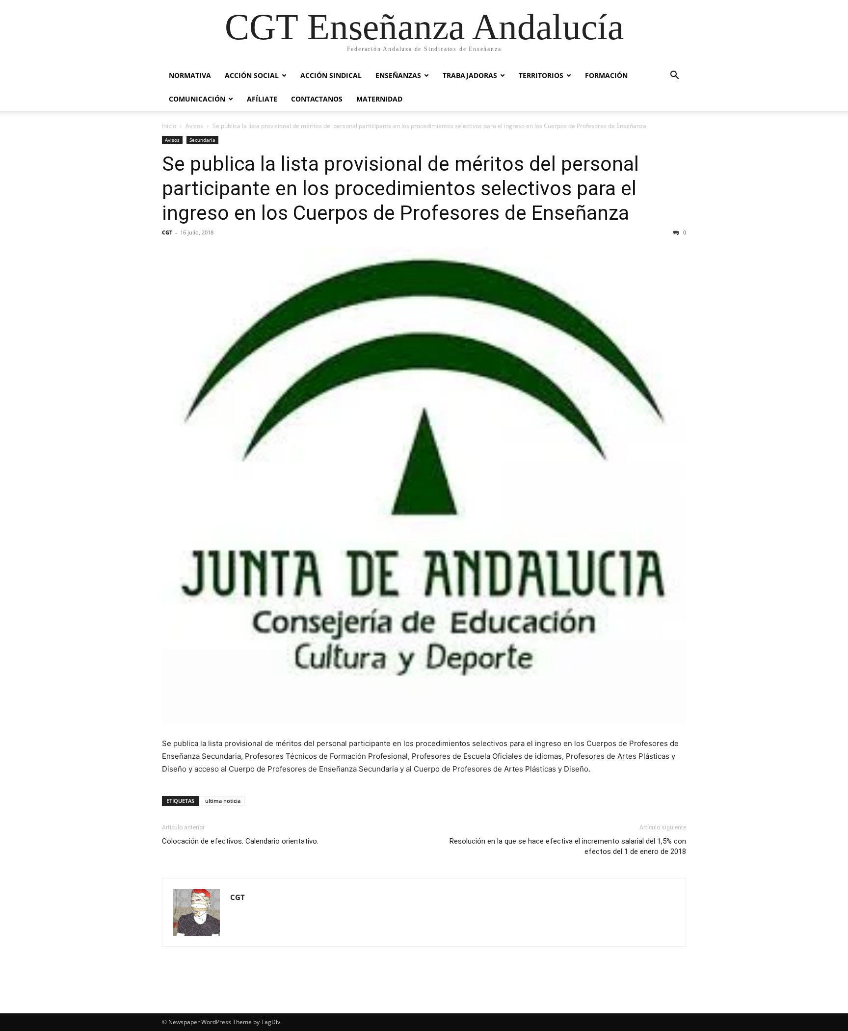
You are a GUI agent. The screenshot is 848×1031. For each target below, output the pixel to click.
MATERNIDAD (379, 98)
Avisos (194, 126)
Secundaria (202, 139)
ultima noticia (222, 800)
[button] (674, 76)
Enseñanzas (398, 75)
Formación (606, 75)
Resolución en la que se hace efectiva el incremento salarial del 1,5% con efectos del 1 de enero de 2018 (568, 846)
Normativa (190, 75)
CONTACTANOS (317, 98)
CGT (167, 232)
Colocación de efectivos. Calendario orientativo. (240, 841)
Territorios (541, 75)
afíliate (262, 98)
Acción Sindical (331, 75)
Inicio (169, 126)
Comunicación (197, 98)
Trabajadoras (470, 75)
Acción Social (252, 75)
